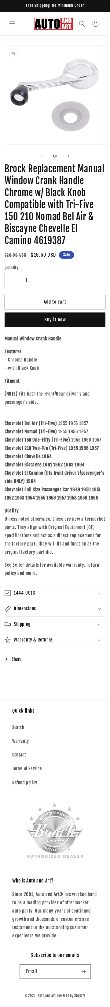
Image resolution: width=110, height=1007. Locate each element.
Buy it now (55, 320)
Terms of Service (27, 768)
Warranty (20, 741)
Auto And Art (47, 996)
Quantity (11, 267)
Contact (19, 754)
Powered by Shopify (71, 996)
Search (18, 727)
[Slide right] (68, 156)
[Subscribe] (83, 971)
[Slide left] (41, 156)
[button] (12, 23)
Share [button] (17, 659)
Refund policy (24, 782)
